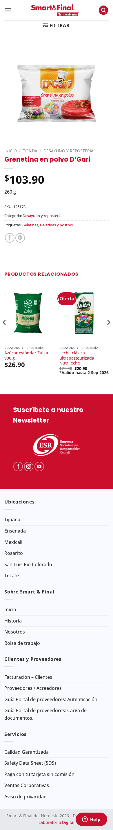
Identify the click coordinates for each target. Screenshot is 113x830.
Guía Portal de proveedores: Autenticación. (51, 699)
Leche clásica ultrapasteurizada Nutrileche (76, 358)
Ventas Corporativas (26, 785)
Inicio (10, 151)
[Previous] (4, 334)
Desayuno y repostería (68, 151)
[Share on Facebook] (9, 238)
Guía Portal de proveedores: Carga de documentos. (45, 714)
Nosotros (14, 632)
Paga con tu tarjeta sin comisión (39, 774)
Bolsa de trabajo (22, 643)
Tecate (11, 575)
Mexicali (13, 542)
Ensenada (15, 531)
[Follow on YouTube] (39, 466)
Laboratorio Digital (56, 822)
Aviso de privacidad (25, 796)
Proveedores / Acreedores (33, 688)
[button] (7, 10)
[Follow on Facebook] (18, 466)
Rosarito (13, 553)
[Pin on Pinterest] (20, 238)
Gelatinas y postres (56, 225)
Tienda (30, 151)
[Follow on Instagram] (29, 466)
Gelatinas (30, 225)
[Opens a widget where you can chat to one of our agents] (91, 820)
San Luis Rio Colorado (28, 564)
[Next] (108, 334)
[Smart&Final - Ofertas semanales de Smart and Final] (55, 10)
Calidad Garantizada (26, 752)
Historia (13, 621)
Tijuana (12, 519)
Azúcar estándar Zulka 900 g (26, 355)
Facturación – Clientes (28, 677)
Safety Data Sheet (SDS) (30, 763)
